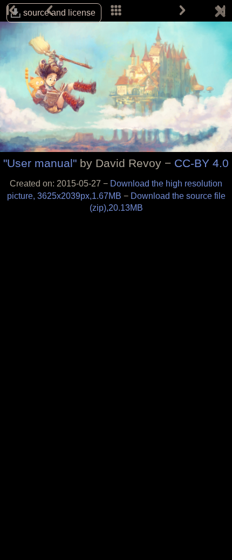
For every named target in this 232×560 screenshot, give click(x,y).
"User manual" (40, 163)
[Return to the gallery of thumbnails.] (220, 13)
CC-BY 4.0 (201, 163)
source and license (59, 12)
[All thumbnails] (116, 11)
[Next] (182, 11)
